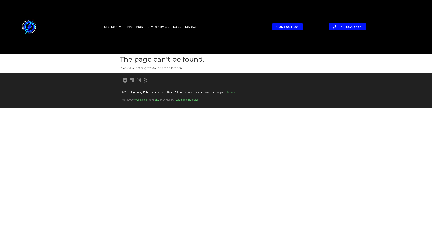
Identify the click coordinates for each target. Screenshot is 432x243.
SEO (156, 99)
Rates (177, 26)
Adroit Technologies (186, 99)
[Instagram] (138, 80)
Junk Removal (113, 26)
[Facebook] (125, 80)
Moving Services (158, 26)
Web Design (141, 99)
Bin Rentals (135, 26)
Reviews (190, 26)
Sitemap (230, 92)
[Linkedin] (131, 80)
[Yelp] (145, 80)
